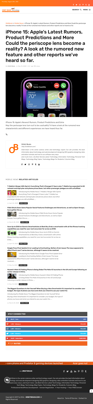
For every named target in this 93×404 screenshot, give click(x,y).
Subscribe (82, 338)
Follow (83, 324)
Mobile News (23, 203)
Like (84, 319)
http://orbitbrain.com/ (28, 146)
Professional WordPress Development (24, 388)
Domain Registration (46, 388)
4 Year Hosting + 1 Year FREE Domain (68, 388)
